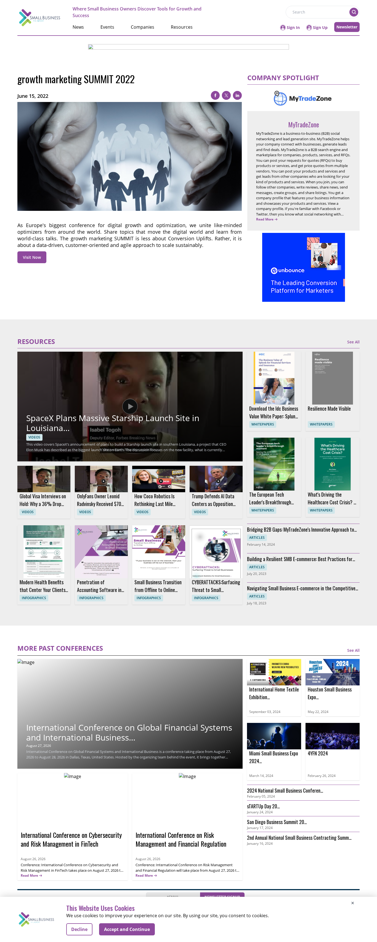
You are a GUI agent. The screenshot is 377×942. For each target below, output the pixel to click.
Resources (182, 27)
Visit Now (32, 257)
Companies (142, 27)
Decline (79, 929)
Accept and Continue (127, 929)
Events (107, 27)
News (78, 27)
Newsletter (346, 26)
